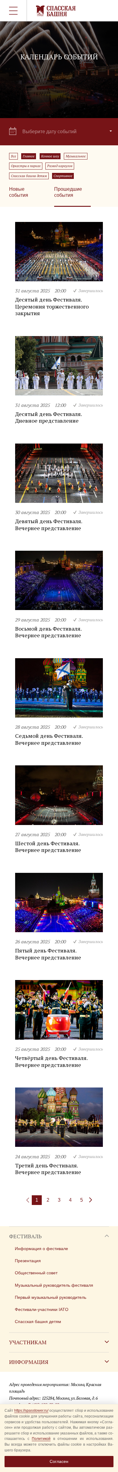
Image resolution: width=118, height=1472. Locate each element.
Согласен (59, 1461)
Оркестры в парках (26, 166)
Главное (28, 156)
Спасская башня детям (29, 176)
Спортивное (63, 176)
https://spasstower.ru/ (31, 1410)
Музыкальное (76, 156)
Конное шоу (50, 156)
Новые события (18, 192)
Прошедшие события (68, 192)
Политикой (41, 1439)
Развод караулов (59, 166)
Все (13, 156)
